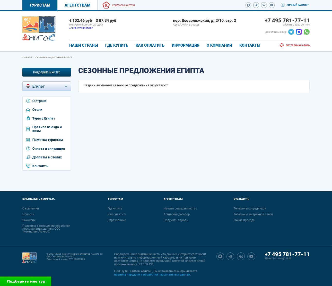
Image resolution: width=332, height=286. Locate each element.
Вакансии (28, 220)
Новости (28, 214)
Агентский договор (177, 214)
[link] (38, 28)
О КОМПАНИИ (219, 45)
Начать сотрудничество (180, 208)
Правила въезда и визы (47, 129)
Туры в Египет (43, 118)
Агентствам (77, 5)
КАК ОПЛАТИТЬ (150, 45)
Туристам (39, 5)
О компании (30, 208)
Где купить (115, 208)
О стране (39, 101)
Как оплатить (117, 214)
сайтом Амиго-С (141, 271)
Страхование (117, 220)
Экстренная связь (298, 45)
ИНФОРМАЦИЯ (185, 45)
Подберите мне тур (46, 72)
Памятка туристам (47, 140)
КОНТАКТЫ (249, 45)
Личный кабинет (298, 5)
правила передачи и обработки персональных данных (152, 274)
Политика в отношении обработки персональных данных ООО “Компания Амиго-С (46, 228)
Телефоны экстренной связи (253, 214)
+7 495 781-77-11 (287, 20)
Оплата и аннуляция (48, 148)
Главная (27, 57)
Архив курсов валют (81, 28)
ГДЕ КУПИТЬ (116, 45)
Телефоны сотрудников (250, 208)
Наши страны (83, 45)
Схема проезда (244, 220)
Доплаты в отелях (47, 157)
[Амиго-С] (29, 264)
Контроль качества (123, 5)
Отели (37, 110)
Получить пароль (176, 220)
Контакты (40, 166)
